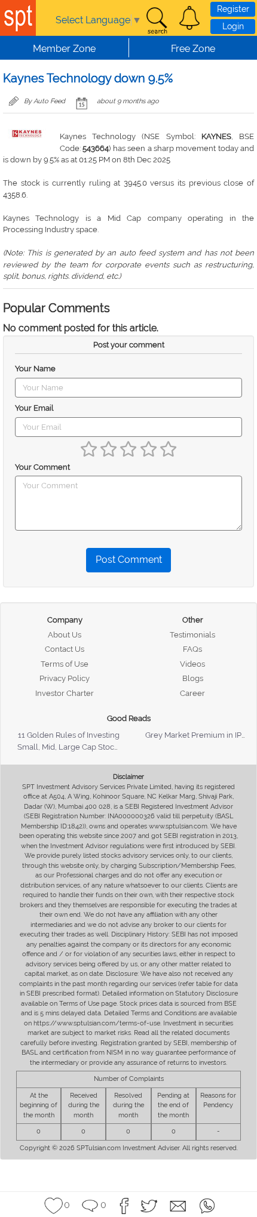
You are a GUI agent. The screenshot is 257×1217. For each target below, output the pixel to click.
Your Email (34, 407)
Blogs (192, 678)
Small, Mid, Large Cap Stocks (69, 746)
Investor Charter (64, 693)
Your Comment (42, 467)
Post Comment (129, 559)
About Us (64, 634)
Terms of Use (64, 664)
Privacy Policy (64, 678)
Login (233, 26)
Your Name (35, 368)
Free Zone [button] (193, 48)
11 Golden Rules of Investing (69, 735)
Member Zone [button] (64, 48)
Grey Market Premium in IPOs (198, 735)
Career (192, 693)
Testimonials (192, 634)
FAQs (192, 649)
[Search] (157, 21)
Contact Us (64, 649)
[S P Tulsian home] (18, 18)
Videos (192, 664)
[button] (189, 18)
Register (233, 9)
